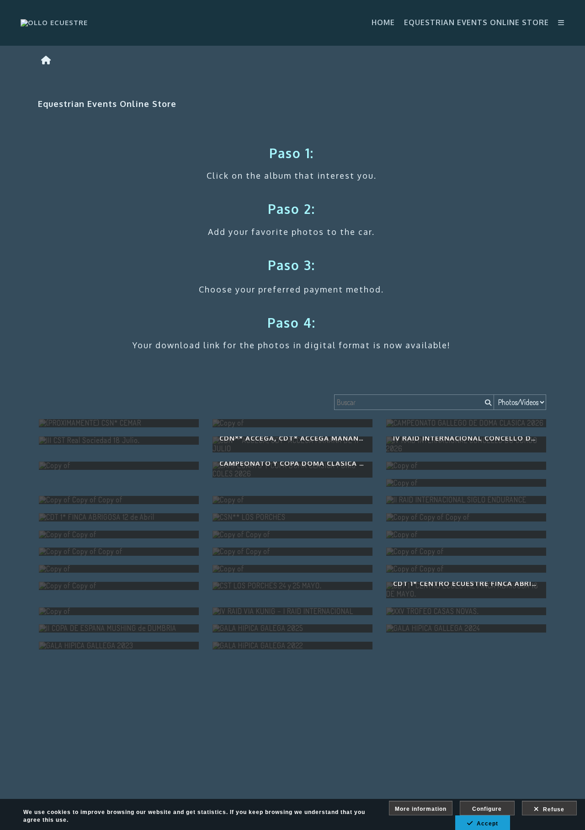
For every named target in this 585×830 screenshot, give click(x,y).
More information (421, 809)
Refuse (551, 809)
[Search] (487, 402)
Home (383, 22)
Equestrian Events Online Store (476, 22)
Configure (487, 809)
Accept (485, 823)
